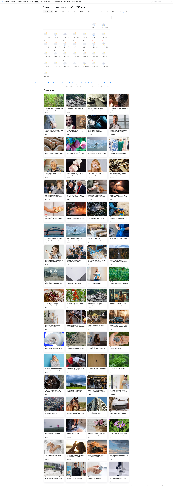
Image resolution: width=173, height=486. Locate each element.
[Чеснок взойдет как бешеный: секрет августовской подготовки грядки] (76, 169)
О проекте (122, 485)
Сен (107, 11)
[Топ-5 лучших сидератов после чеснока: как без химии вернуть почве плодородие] (119, 277)
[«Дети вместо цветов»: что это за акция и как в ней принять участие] (97, 429)
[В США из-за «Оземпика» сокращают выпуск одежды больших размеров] (119, 147)
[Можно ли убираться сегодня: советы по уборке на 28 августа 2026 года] (119, 385)
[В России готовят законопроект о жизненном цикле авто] (97, 255)
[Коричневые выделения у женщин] (76, 429)
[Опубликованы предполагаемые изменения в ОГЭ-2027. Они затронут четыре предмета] (76, 364)
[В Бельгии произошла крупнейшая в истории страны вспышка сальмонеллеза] (54, 212)
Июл (94, 11)
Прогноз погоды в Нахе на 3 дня (43, 82)
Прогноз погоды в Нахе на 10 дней (99, 82)
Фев (62, 11)
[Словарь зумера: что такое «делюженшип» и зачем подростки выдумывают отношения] (76, 255)
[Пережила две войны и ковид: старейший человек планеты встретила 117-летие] (54, 169)
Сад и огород (124, 82)
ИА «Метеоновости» (168, 485)
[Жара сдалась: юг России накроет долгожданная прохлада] (76, 320)
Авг (101, 11)
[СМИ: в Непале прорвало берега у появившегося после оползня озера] (76, 342)
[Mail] (2, 1)
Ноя (120, 11)
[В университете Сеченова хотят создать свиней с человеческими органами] (54, 147)
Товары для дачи (134, 82)
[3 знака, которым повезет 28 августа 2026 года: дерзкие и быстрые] (54, 472)
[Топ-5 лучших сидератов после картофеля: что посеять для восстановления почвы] (119, 429)
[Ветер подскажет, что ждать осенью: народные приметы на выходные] (54, 429)
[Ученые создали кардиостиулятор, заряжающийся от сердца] (119, 342)
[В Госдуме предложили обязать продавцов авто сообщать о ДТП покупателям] (119, 320)
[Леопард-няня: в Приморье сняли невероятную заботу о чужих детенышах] (54, 104)
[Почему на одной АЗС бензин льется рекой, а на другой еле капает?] (119, 299)
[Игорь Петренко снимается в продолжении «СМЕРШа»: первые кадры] (76, 472)
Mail (2, 485)
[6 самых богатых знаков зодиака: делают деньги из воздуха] (119, 125)
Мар (69, 11)
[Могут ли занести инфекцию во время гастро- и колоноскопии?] (119, 234)
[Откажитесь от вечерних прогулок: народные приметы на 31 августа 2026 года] (76, 407)
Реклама (11, 485)
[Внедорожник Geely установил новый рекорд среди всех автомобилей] (97, 450)
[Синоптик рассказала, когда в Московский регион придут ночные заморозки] (97, 212)
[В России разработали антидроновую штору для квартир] (76, 277)
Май (81, 11)
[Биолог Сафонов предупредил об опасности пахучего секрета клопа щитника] (54, 255)
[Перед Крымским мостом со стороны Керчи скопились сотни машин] (54, 277)
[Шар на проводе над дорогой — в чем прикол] (119, 450)
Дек (126, 11)
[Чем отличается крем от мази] (54, 450)
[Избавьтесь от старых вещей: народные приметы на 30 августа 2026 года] (97, 385)
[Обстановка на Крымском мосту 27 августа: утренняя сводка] (54, 234)
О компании (6, 485)
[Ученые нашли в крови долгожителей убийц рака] (97, 125)
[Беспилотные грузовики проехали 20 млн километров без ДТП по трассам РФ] (119, 255)
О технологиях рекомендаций (144, 485)
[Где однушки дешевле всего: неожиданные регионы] (97, 407)
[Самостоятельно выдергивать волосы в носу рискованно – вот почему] (97, 169)
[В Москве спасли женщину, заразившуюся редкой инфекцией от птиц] (97, 472)
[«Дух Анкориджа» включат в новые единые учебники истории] (76, 190)
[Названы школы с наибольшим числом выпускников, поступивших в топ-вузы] (97, 277)
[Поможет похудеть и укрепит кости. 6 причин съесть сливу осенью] (76, 147)
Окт (113, 11)
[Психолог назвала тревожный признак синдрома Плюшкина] (119, 169)
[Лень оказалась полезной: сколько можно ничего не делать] (97, 190)
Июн (88, 11)
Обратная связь (154, 485)
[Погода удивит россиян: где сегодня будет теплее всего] (76, 385)
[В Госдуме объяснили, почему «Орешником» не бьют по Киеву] (119, 190)
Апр (75, 11)
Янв (56, 11)
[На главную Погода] (6, 1)
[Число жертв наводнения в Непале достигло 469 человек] (97, 299)
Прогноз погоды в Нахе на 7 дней (80, 82)
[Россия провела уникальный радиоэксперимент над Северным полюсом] (76, 234)
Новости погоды (114, 82)
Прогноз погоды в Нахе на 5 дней (61, 82)
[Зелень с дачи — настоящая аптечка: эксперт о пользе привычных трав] (119, 364)
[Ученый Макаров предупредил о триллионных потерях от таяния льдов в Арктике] (97, 147)
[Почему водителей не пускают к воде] (97, 320)
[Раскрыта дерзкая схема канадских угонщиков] (54, 407)
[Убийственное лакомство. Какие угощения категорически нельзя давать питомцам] (119, 104)
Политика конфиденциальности (131, 485)
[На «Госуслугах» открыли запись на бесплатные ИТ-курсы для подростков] (97, 342)
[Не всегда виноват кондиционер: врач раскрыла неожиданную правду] (54, 364)
